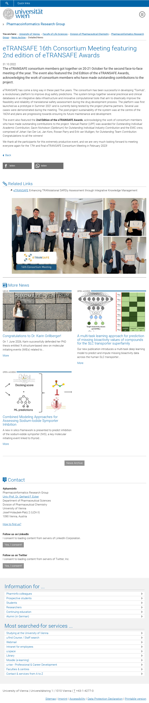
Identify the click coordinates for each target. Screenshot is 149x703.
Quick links (23, 3)
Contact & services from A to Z (24, 673)
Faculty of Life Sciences (55, 34)
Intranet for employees (19, 646)
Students (11, 602)
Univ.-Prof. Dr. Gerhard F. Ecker (21, 496)
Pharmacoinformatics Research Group (36, 24)
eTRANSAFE (20, 190)
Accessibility (77, 698)
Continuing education (18, 612)
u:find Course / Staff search (22, 637)
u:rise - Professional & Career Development (31, 664)
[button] (17, 166)
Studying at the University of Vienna (27, 633)
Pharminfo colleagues (19, 593)
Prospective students (19, 598)
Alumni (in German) (17, 616)
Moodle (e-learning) (17, 660)
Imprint (62, 698)
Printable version (135, 698)
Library (10, 655)
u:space (11, 651)
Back (8, 155)
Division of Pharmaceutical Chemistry (89, 34)
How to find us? (12, 524)
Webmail (11, 642)
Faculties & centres (17, 669)
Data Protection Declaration (105, 698)
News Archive (18, 37)
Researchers (14, 607)
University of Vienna (29, 34)
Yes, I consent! (13, 544)
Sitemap (50, 698)
